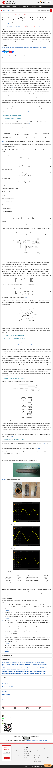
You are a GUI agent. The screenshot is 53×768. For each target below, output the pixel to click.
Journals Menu (6, 655)
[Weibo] (40, 708)
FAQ (3, 699)
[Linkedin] (27, 708)
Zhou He (15, 23)
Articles (8, 6)
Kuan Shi (4, 23)
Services (34, 6)
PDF (16, 26)
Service (36, 746)
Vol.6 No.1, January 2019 (20, 14)
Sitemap (16, 753)
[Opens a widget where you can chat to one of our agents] (48, 765)
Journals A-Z (17, 748)
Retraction (46, 755)
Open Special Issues (7, 681)
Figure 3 (19, 344)
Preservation (46, 753)
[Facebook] (15, 708)
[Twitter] (3, 708)
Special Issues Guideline (8, 686)
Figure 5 (44, 443)
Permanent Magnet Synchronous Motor (23, 47)
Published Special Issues (8, 683)
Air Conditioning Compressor (8, 47)
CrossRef (7, 610)
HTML (19, 26)
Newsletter (4, 691)
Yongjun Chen (9, 23)
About (28, 6)
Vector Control (43, 47)
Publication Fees (28, 759)
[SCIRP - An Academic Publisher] (10, 2)
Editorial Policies (27, 751)
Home (3, 6)
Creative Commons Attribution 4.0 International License (36, 740)
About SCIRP (26, 746)
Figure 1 (45, 235)
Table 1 (29, 111)
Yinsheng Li (24, 23)
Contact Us (4, 696)
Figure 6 (3, 445)
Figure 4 (12, 436)
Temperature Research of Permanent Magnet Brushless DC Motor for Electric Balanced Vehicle (24, 671)
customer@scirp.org (8, 715)
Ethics (25, 749)
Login (48, 2)
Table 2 (39, 448)
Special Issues (27, 761)
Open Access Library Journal (8, 14)
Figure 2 (26, 297)
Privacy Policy (47, 757)
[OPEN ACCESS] (41, 2)
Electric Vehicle (36, 47)
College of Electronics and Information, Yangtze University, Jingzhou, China (18, 24)
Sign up (26, 766)
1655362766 (7, 721)
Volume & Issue (37, 761)
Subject (16, 750)
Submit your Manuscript (36, 766)
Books (19, 6)
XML (23, 26)
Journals (14, 6)
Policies (46, 746)
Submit (40, 6)
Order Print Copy (6, 694)
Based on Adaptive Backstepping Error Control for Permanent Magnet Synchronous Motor (23, 662)
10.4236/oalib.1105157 (9, 26)
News (24, 6)
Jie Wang (20, 23)
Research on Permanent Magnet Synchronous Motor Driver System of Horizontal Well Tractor (23, 673)
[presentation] (24, 158)
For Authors (26, 753)
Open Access (46, 748)
